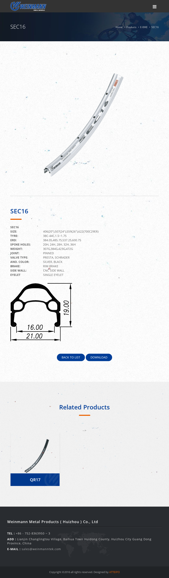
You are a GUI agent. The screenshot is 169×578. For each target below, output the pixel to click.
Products (131, 27)
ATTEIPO (114, 572)
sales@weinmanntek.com (41, 549)
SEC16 (155, 27)
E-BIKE (144, 27)
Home (119, 27)
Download (98, 357)
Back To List (71, 357)
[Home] (28, 6)
